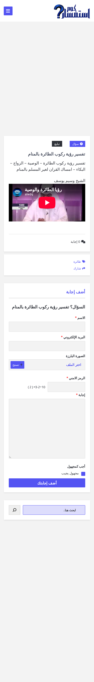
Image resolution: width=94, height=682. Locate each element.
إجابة (75, 241)
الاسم (80, 317)
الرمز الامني (75, 378)
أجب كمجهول (76, 466)
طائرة (77, 261)
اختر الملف (73, 365)
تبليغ (57, 144)
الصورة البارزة (75, 356)
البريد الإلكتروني (73, 337)
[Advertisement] (47, 71)
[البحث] (14, 510)
